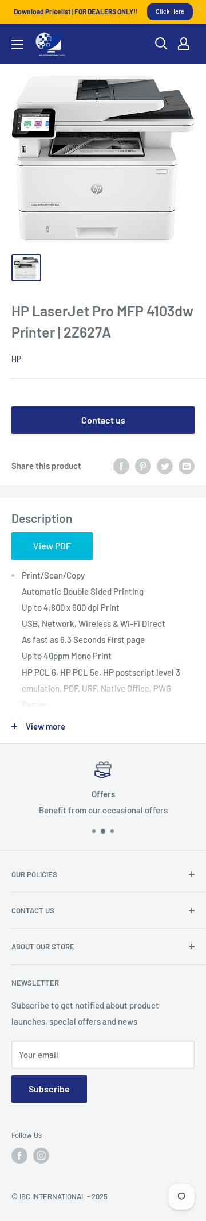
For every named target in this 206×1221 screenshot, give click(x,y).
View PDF (52, 545)
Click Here (170, 11)
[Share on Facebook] (121, 465)
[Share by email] (187, 465)
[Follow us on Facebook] (19, 1156)
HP (16, 359)
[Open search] (161, 43)
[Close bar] (199, 7)
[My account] (183, 43)
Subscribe (49, 1088)
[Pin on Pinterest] (143, 465)
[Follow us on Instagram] (41, 1156)
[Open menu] (17, 44)
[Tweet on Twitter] (165, 465)
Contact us (103, 419)
